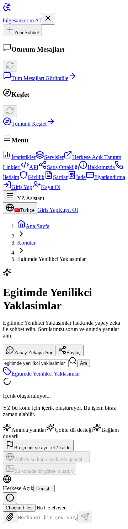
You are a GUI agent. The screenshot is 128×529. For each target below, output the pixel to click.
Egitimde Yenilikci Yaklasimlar (45, 374)
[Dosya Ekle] (10, 517)
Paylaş (73, 352)
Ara (83, 363)
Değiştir (44, 488)
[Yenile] (10, 66)
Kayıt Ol (50, 187)
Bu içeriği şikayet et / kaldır (42, 447)
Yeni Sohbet (26, 32)
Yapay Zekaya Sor (33, 352)
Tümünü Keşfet (29, 124)
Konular (26, 243)
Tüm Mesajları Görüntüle (39, 78)
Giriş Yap (21, 187)
